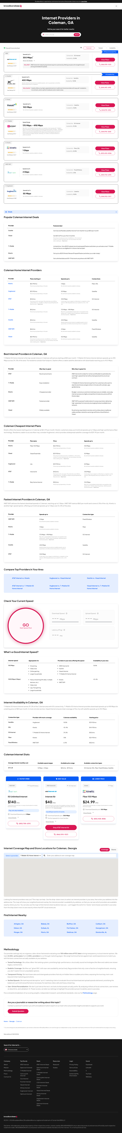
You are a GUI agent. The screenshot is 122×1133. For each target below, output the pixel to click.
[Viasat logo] (12, 105)
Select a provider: (12, 855)
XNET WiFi (11, 329)
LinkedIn (88, 1067)
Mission (6, 1067)
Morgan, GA (18, 932)
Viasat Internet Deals (43, 1090)
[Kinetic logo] (11, 148)
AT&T (9, 299)
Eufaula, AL (45, 928)
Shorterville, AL (101, 932)
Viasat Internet (25, 1085)
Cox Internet (24, 1078)
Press (5, 1074)
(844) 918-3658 (106, 131)
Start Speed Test (26, 625)
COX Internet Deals (43, 1082)
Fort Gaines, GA (72, 928)
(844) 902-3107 (106, 196)
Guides (55, 1067)
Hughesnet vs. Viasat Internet (60, 578)
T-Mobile (11, 309)
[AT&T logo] (12, 59)
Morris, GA (45, 932)
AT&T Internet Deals (43, 1064)
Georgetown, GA (102, 928)
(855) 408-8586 (106, 153)
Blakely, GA (45, 924)
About (6, 1064)
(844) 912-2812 (106, 110)
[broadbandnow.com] (13, 6)
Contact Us (7, 1077)
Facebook (89, 1064)
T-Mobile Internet (25, 1070)
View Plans (105, 60)
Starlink (10, 320)
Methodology (88, 993)
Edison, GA (18, 928)
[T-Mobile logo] (11, 126)
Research (56, 1064)
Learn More (84, 1)
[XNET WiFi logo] (11, 173)
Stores (113, 849)
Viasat (10, 336)
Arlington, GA (19, 924)
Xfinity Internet (25, 1088)
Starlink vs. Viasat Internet (96, 578)
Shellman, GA (72, 932)
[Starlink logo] (11, 82)
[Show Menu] (116, 6)
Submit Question (18, 1011)
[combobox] (81, 855)
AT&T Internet (24, 1064)
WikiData (89, 1077)
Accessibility (73, 1070)
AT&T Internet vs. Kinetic (21, 578)
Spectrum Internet (26, 1067)
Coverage (104, 849)
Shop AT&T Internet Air (61, 827)
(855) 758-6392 (106, 175)
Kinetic (10, 283)
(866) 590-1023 (106, 64)
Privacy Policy (73, 1064)
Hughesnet (11, 291)
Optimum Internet (26, 1094)
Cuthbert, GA (100, 924)
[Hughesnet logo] (12, 191)
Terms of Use (73, 1067)
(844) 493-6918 (106, 87)
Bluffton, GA (71, 924)
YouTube (88, 1074)
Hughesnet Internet (26, 1091)
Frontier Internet (25, 1082)
